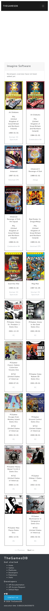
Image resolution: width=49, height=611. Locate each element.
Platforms (13, 570)
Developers (13, 573)
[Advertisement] (24, 36)
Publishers (13, 575)
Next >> (31, 550)
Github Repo (14, 590)
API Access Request (17, 587)
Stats (11, 577)
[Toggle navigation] (43, 6)
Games (11, 568)
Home (11, 565)
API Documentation (16, 585)
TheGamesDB (10, 6)
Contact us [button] (13, 598)
